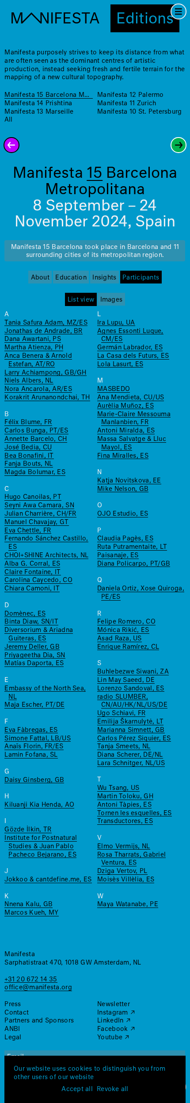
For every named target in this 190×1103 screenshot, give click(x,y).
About (40, 278)
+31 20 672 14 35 (30, 980)
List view (81, 300)
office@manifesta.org (38, 987)
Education (70, 278)
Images (111, 300)
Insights (104, 278)
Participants (140, 278)
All (8, 120)
